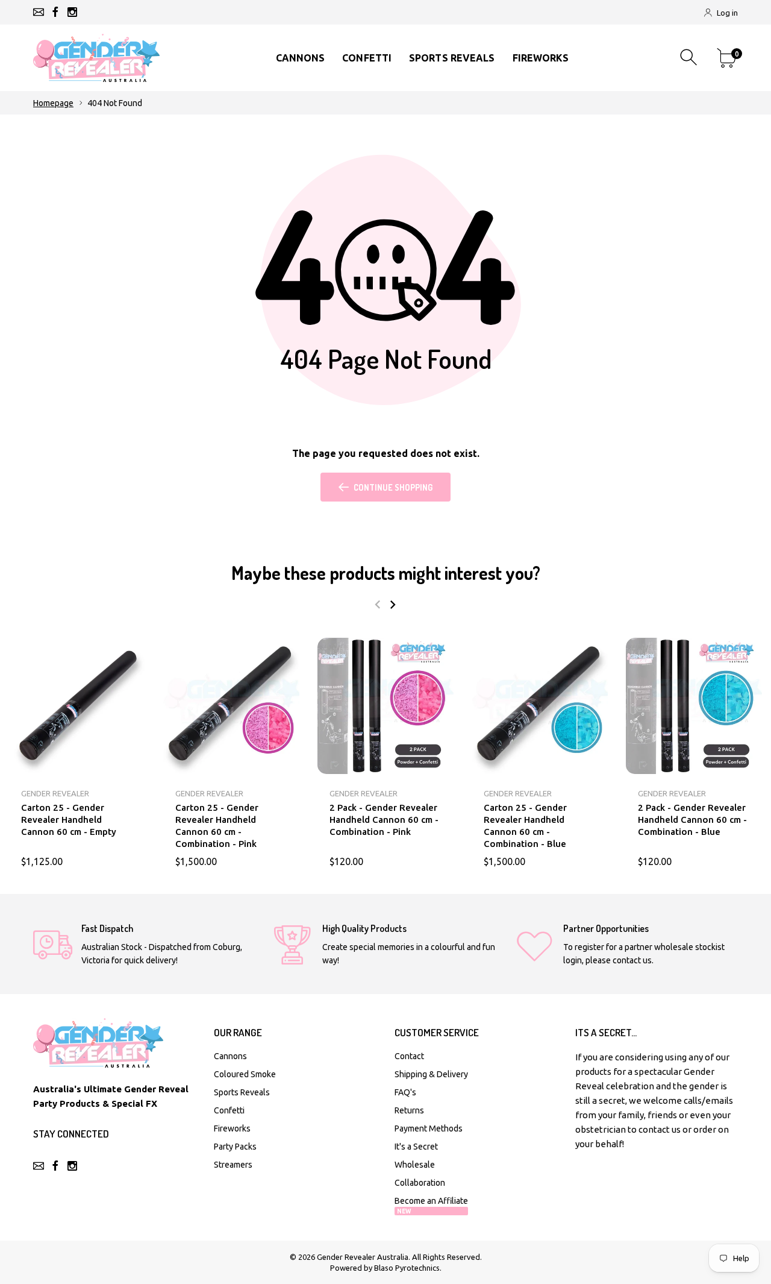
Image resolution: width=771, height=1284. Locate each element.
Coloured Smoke (245, 1074)
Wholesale (415, 1164)
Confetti (229, 1110)
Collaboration (420, 1183)
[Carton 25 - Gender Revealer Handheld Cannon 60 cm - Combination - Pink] (231, 706)
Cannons (230, 1056)
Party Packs (235, 1146)
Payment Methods (429, 1128)
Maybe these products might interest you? (385, 572)
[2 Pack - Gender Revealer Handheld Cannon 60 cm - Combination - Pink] (385, 706)
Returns (409, 1110)
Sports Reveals (242, 1092)
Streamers (233, 1164)
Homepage (53, 103)
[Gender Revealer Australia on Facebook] (55, 12)
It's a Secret (416, 1146)
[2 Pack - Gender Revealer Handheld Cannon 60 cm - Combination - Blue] (694, 706)
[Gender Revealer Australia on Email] (38, 12)
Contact (409, 1056)
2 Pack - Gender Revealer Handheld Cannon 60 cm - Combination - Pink (384, 819)
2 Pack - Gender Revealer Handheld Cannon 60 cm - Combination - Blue (692, 819)
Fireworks (232, 1128)
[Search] (690, 58)
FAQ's (405, 1092)
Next (392, 605)
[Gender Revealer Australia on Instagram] (72, 12)
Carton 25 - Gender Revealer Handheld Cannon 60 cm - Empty (68, 819)
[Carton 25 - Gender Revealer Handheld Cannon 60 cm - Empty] (77, 706)
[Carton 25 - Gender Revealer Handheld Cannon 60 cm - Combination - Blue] (540, 706)
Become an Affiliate (431, 1205)
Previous (377, 605)
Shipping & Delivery (431, 1074)
